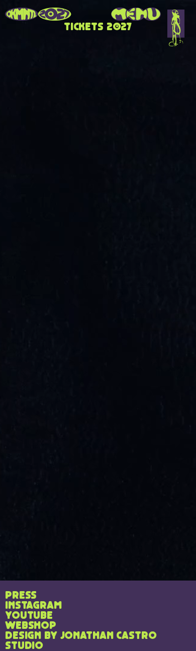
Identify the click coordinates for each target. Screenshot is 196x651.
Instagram (33, 606)
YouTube (29, 616)
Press (21, 596)
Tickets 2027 (98, 27)
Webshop (30, 626)
